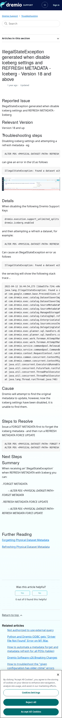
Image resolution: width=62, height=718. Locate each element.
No (39, 593)
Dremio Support (10, 15)
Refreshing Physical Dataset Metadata (26, 547)
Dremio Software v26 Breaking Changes (32, 657)
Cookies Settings (31, 692)
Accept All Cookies (31, 711)
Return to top (11, 615)
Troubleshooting (29, 15)
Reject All (31, 702)
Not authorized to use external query (30, 630)
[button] (56, 5)
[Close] (58, 674)
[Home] (16, 4)
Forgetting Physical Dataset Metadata (25, 540)
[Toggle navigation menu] (45, 5)
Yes (22, 593)
